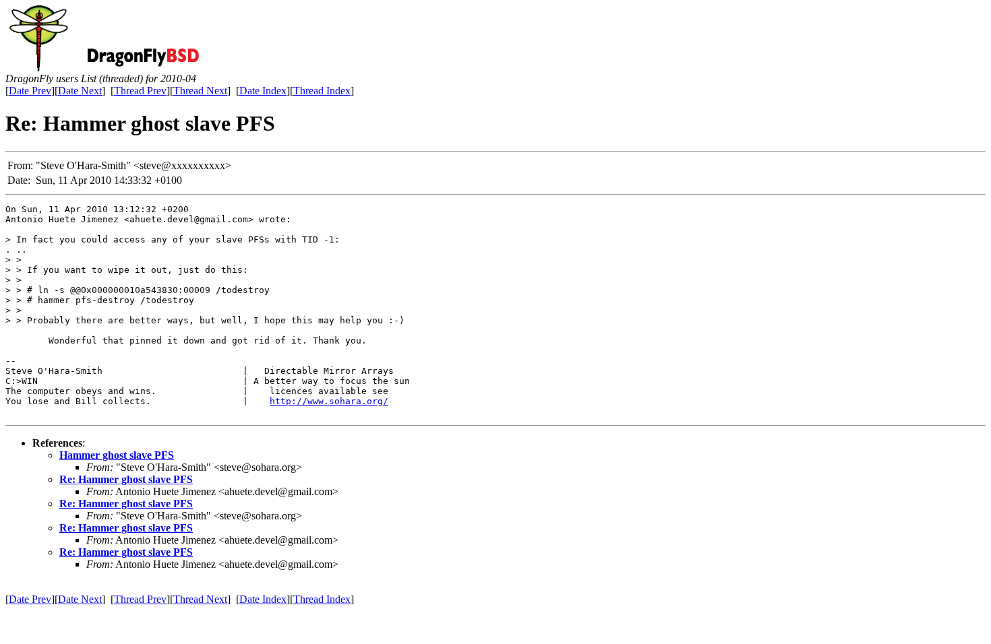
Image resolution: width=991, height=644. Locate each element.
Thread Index (322, 90)
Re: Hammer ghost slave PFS (126, 479)
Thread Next (200, 90)
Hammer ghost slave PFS (116, 455)
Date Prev (30, 90)
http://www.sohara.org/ (329, 401)
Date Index (263, 90)
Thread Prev (140, 90)
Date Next (80, 90)
